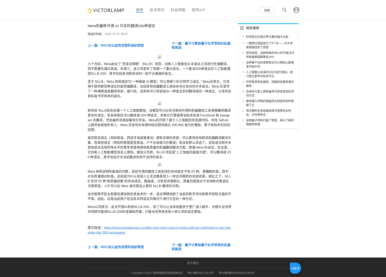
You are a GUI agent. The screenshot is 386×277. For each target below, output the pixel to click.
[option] (268, 37)
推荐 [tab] (139, 10)
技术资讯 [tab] (157, 10)
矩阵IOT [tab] (198, 10)
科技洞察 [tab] (178, 10)
